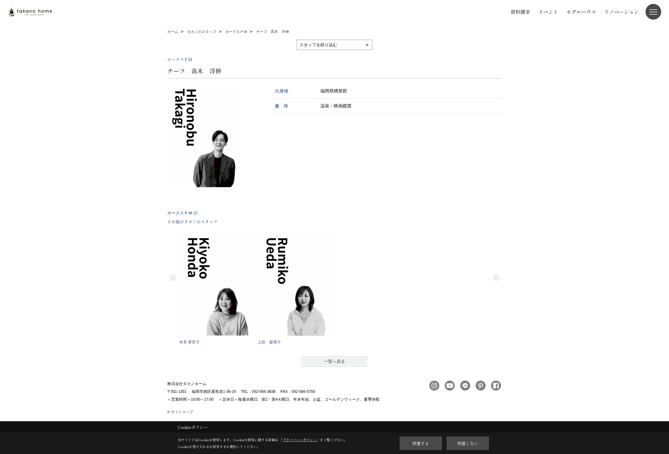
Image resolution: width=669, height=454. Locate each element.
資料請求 (520, 11)
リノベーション (621, 11)
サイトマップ (182, 412)
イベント (548, 11)
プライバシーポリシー (299, 439)
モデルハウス (581, 11)
